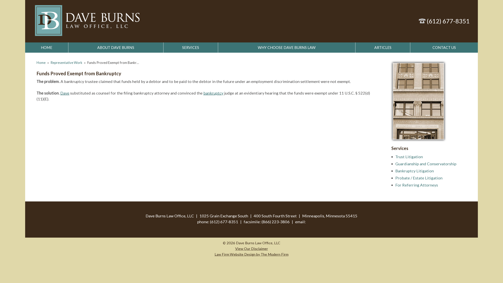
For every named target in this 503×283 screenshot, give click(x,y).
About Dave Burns (115, 47)
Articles (382, 47)
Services (190, 47)
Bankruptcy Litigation (414, 170)
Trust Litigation (409, 156)
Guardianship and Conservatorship (425, 163)
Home (46, 47)
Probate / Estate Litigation (418, 177)
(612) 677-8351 (448, 21)
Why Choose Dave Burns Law (287, 47)
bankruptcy (213, 93)
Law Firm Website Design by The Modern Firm (251, 254)
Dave (64, 93)
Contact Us (444, 47)
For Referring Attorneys (416, 185)
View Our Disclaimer (251, 248)
